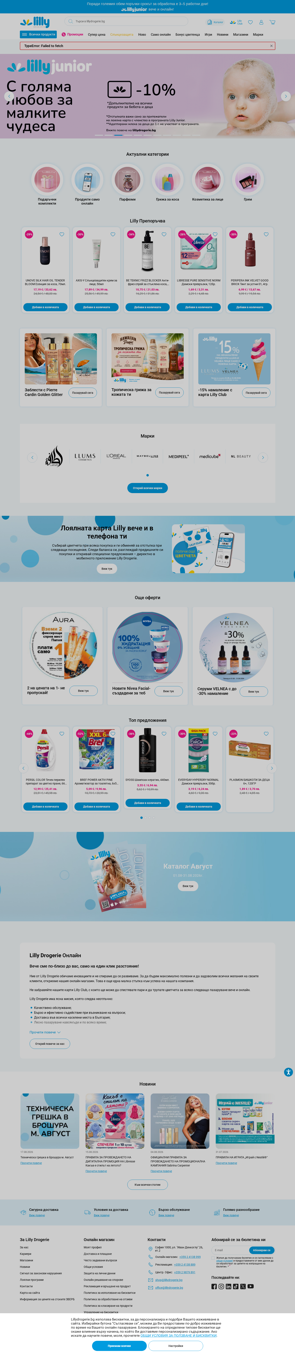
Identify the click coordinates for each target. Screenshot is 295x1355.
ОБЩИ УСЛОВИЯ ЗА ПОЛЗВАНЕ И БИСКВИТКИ (179, 1336)
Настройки (175, 1345)
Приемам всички (119, 1345)
